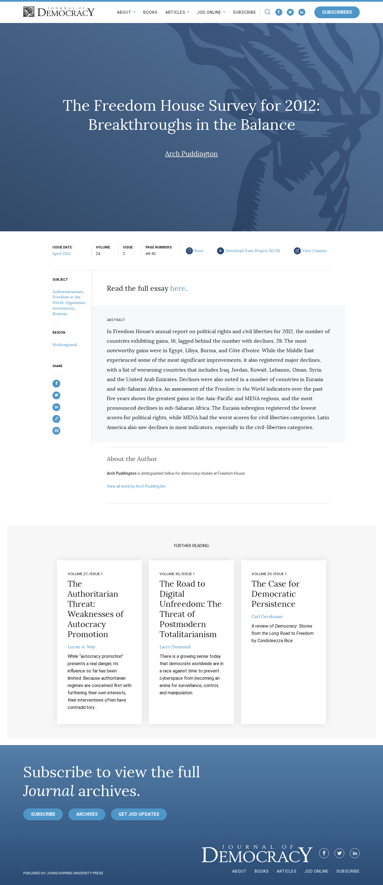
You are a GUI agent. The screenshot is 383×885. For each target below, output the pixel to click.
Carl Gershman (267, 616)
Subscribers (337, 12)
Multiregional (64, 344)
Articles (175, 12)
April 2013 (61, 253)
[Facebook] (278, 12)
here (177, 288)
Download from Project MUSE (252, 250)
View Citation (314, 250)
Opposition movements (69, 305)
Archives (87, 814)
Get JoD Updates (139, 814)
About (124, 12)
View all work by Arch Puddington (136, 486)
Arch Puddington (191, 153)
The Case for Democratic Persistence (276, 594)
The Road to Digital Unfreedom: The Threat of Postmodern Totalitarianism (191, 609)
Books (150, 12)
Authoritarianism (67, 291)
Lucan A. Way (81, 647)
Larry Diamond (175, 647)
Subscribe (244, 12)
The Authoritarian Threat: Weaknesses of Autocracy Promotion (95, 609)
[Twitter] (290, 12)
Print (198, 250)
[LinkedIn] (301, 12)
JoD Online (209, 12)
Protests (59, 313)
